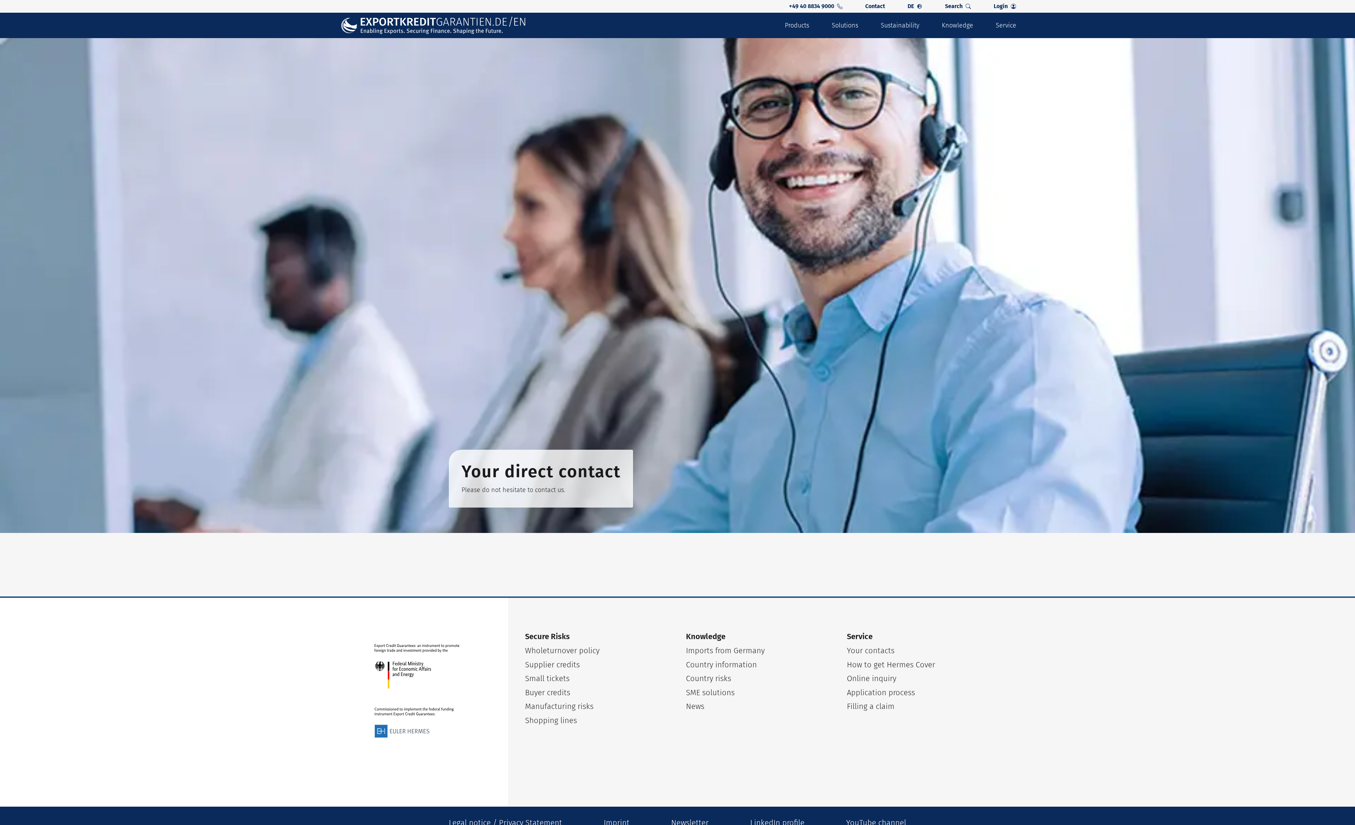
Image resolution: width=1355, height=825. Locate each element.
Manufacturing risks (559, 706)
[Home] (434, 25)
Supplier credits (552, 664)
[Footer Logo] (417, 691)
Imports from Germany (725, 650)
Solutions (845, 25)
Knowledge (957, 25)
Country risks (708, 678)
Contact (875, 6)
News (695, 706)
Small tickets (547, 678)
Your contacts (871, 650)
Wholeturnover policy (562, 650)
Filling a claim (871, 706)
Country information (721, 664)
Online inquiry (871, 678)
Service (1006, 25)
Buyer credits (547, 692)
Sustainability (900, 25)
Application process (881, 692)
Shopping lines (551, 720)
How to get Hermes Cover (891, 664)
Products (797, 25)
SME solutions (710, 692)
